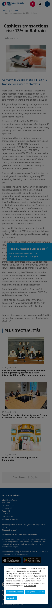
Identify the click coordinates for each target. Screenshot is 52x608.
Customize (11, 598)
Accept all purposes (15, 592)
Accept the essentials (35, 592)
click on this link (30, 585)
